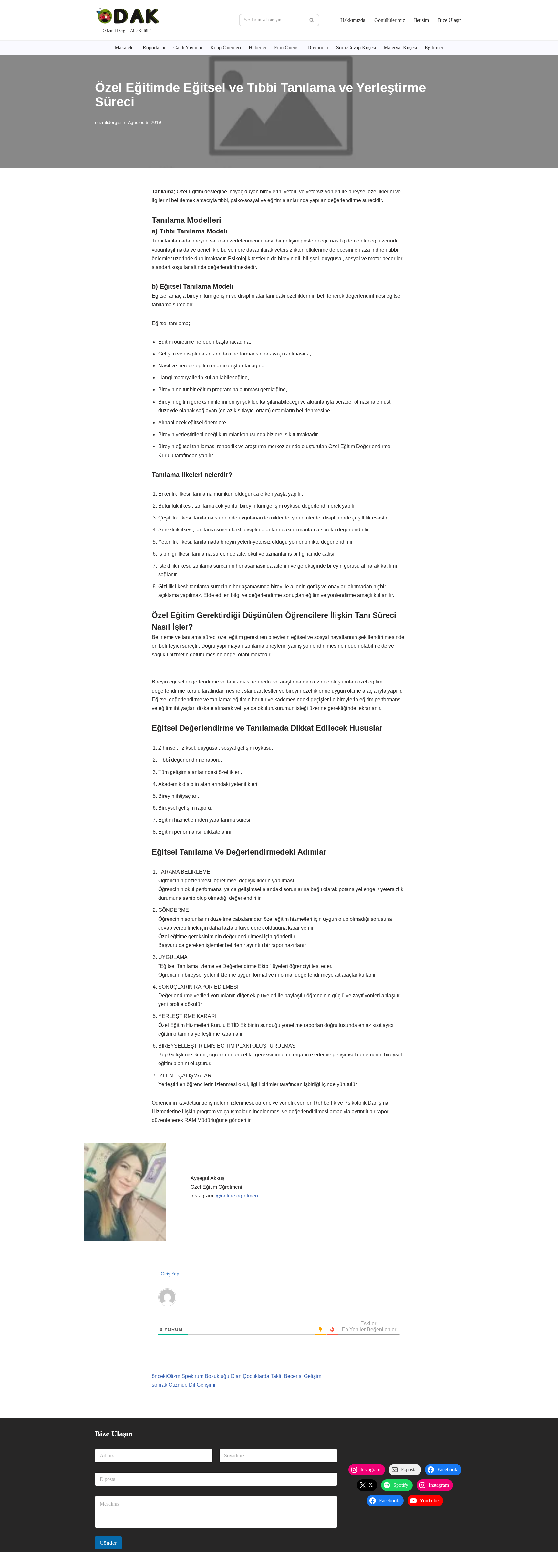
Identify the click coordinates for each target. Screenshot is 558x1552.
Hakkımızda (352, 20)
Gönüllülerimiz (389, 20)
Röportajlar (154, 47)
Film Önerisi (287, 47)
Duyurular (317, 47)
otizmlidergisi (108, 122)
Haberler (257, 47)
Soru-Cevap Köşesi (356, 47)
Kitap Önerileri (225, 47)
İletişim (421, 20)
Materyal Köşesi (400, 47)
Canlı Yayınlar (187, 47)
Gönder (108, 1543)
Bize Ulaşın (450, 20)
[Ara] (312, 20)
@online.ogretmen (237, 1195)
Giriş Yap (169, 1273)
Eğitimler (434, 47)
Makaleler (125, 47)
